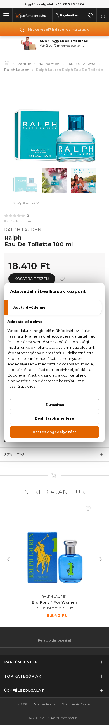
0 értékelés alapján (18, 221)
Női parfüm (49, 64)
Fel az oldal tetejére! (54, 640)
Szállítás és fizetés (76, 704)
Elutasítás (54, 405)
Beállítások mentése (54, 418)
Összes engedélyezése (54, 432)
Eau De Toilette (81, 64)
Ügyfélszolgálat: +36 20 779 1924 (54, 4)
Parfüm (24, 64)
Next (100, 559)
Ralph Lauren (16, 70)
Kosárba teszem (32, 279)
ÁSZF (22, 704)
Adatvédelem (44, 704)
